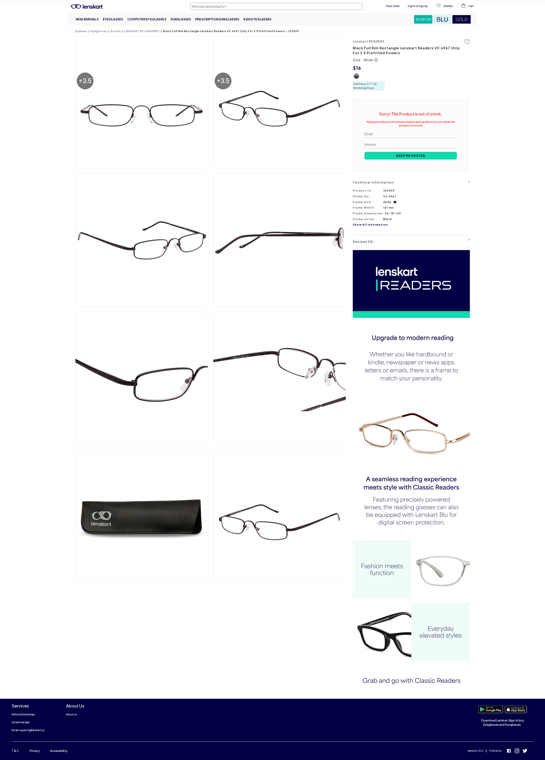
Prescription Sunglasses (217, 19)
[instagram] (517, 751)
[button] (423, 19)
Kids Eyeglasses (257, 19)
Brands (116, 31)
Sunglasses (181, 19)
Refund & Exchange (23, 714)
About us (71, 714)
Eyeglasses (113, 19)
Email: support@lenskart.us (28, 730)
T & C (15, 751)
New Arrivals (87, 19)
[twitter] (525, 751)
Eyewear (81, 31)
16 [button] (358, 68)
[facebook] (509, 751)
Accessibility (58, 751)
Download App (21, 722)
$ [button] (354, 68)
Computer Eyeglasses (146, 19)
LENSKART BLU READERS (142, 31)
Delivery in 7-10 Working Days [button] (365, 86)
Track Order (392, 6)
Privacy (35, 751)
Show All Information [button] (370, 224)
